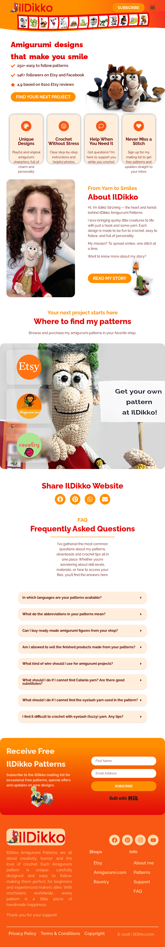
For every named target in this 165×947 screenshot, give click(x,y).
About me (144, 863)
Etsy (98, 863)
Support (142, 881)
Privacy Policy (22, 933)
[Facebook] (114, 840)
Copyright (94, 933)
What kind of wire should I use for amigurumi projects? (67, 664)
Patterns (142, 872)
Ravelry (101, 881)
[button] (152, 7)
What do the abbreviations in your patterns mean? (63, 614)
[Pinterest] (127, 840)
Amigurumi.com (106, 872)
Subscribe (128, 7)
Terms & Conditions (60, 933)
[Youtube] (153, 840)
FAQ (138, 891)
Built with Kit (124, 798)
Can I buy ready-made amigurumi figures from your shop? (70, 631)
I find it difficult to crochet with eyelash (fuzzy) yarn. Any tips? (72, 717)
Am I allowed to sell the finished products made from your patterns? (78, 647)
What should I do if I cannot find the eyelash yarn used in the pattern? (80, 700)
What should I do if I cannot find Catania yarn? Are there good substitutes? (73, 682)
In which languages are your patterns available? (62, 598)
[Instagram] (140, 840)
